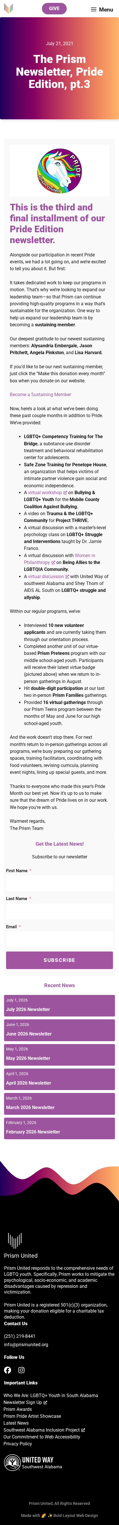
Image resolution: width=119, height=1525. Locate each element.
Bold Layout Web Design (75, 1515)
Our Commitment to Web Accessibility (41, 1437)
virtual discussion (46, 576)
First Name (16, 870)
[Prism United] (8, 8)
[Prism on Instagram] (21, 1370)
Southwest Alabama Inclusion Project (41, 1430)
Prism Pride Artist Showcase (32, 1416)
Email (11, 926)
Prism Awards (17, 1409)
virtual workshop (45, 492)
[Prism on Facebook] (7, 1370)
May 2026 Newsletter (28, 1058)
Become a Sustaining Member (40, 394)
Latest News (16, 1423)
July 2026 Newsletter (28, 1009)
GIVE (54, 8)
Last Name (16, 898)
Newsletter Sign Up (22, 1402)
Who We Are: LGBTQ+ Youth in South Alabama (50, 1395)
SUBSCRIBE (59, 960)
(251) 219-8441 (20, 1336)
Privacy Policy (17, 1444)
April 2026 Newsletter (28, 1083)
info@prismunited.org (26, 1344)
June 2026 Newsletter (29, 1034)
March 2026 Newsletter (30, 1107)
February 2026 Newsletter (33, 1132)
